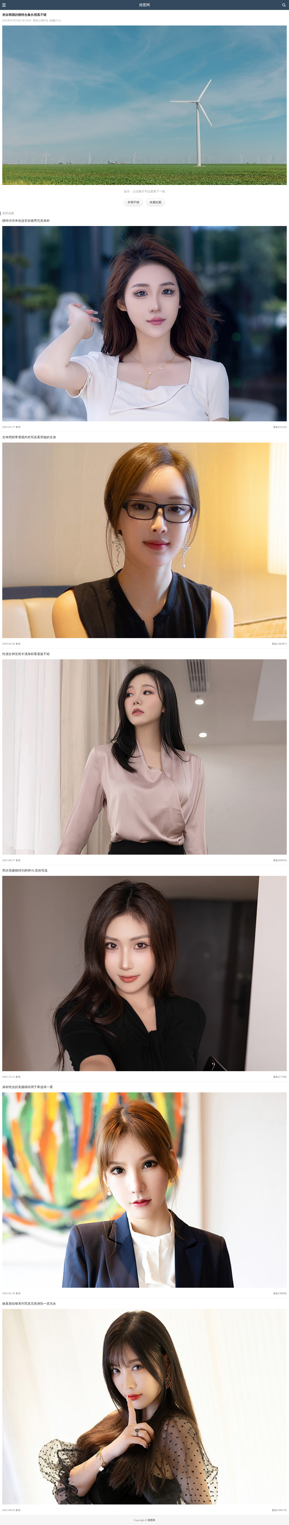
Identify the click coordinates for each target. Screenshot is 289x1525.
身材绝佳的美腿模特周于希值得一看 (27, 1087)
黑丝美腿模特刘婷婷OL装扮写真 (25, 870)
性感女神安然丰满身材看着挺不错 (26, 654)
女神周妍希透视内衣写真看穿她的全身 (29, 437)
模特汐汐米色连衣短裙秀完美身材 (26, 220)
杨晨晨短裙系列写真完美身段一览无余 (29, 1303)
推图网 (144, 5)
